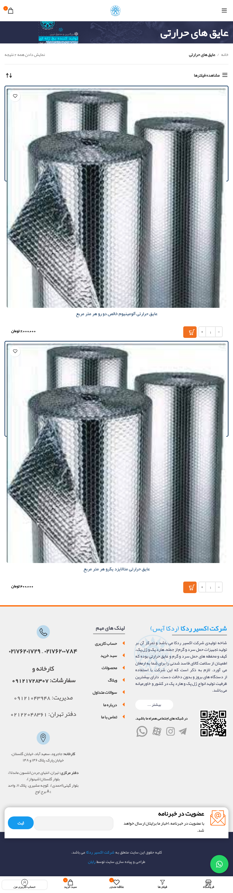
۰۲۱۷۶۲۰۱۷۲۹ (25, 651)
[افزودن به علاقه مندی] (15, 96)
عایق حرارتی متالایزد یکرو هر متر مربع (116, 568)
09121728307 (30, 680)
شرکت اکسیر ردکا (99, 852)
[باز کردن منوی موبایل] (224, 10)
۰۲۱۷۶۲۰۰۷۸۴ (60, 651)
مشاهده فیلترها (207, 75)
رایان (92, 862)
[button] (154, 705)
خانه (224, 54)
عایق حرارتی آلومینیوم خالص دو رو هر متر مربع (116, 313)
